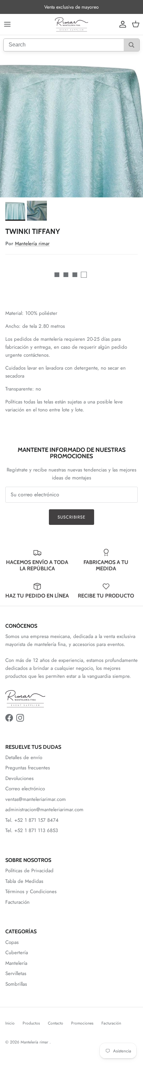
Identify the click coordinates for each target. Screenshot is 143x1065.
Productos (31, 1023)
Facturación (17, 902)
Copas (12, 942)
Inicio (10, 1023)
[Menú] (7, 24)
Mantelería (16, 963)
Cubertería (16, 952)
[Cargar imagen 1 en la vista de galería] (71, 126)
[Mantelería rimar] (71, 24)
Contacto (55, 1023)
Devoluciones (19, 778)
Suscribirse (71, 517)
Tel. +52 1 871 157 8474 (32, 820)
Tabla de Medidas (24, 881)
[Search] (131, 45)
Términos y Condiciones (31, 891)
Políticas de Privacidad (29, 870)
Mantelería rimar (32, 243)
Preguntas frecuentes (27, 767)
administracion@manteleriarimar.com (44, 809)
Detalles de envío (23, 757)
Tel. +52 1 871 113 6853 (31, 830)
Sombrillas (16, 984)
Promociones (82, 1023)
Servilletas (15, 973)
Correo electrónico (25, 788)
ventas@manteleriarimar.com (35, 799)
